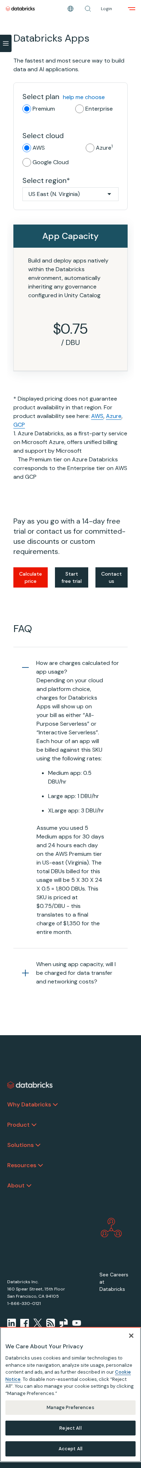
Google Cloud (51, 162)
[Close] (131, 1336)
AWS (39, 148)
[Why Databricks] (55, 1104)
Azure (104, 148)
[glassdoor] (63, 1323)
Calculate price (30, 577)
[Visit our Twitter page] (37, 1323)
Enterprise (99, 108)
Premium (44, 108)
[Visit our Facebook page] (24, 1323)
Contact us (111, 577)
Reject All (70, 1428)
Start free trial (71, 577)
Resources (21, 1165)
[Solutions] (38, 1145)
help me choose (84, 97)
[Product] (34, 1125)
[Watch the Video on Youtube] (76, 1323)
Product (18, 1124)
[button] (88, 8)
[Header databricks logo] (20, 9)
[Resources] (40, 1165)
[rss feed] (50, 1323)
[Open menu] (131, 8)
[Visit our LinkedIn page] (11, 1323)
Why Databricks (29, 1104)
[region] (70, 1394)
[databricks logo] (30, 1085)
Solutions (20, 1145)
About (16, 1185)
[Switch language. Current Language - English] (70, 8)
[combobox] (70, 194)
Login (106, 9)
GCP (19, 424)
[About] (29, 1185)
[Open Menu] (6, 43)
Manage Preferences (70, 1407)
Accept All (70, 1449)
